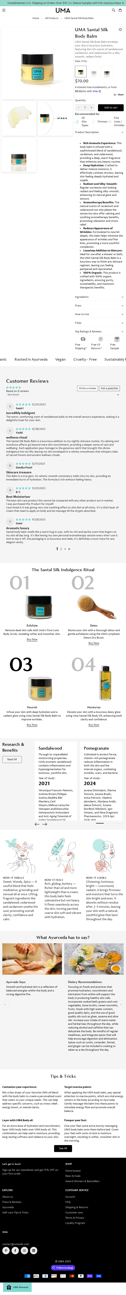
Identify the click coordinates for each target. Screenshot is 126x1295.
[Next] (44, 824)
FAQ (68, 1202)
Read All (12, 759)
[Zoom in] (67, 33)
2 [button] (61, 549)
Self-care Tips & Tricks (15, 1212)
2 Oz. (94, 71)
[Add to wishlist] (120, 29)
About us (7, 1197)
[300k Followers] (15, 1250)
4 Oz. (81, 71)
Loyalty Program (75, 1223)
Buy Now (32, 639)
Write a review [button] (87, 388)
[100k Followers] (24, 1250)
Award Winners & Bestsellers (82, 1181)
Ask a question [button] (109, 388)
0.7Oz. (107, 71)
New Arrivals (73, 1176)
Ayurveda (8, 1207)
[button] (120, 10)
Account (70, 1197)
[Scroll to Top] (120, 1278)
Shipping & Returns (76, 1207)
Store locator (73, 1171)
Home (35, 18)
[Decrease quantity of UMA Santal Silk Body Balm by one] (78, 107)
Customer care (74, 1212)
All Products (51, 18)
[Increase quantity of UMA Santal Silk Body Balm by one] (91, 107)
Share (121, 94)
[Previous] (37, 824)
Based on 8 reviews (17, 391)
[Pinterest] (6, 1250)
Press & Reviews (12, 1202)
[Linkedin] (33, 1250)
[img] (23, 404)
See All (63, 1148)
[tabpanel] (56, 780)
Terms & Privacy (74, 1218)
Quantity (80, 100)
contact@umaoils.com (15, 1244)
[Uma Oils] (63, 10)
